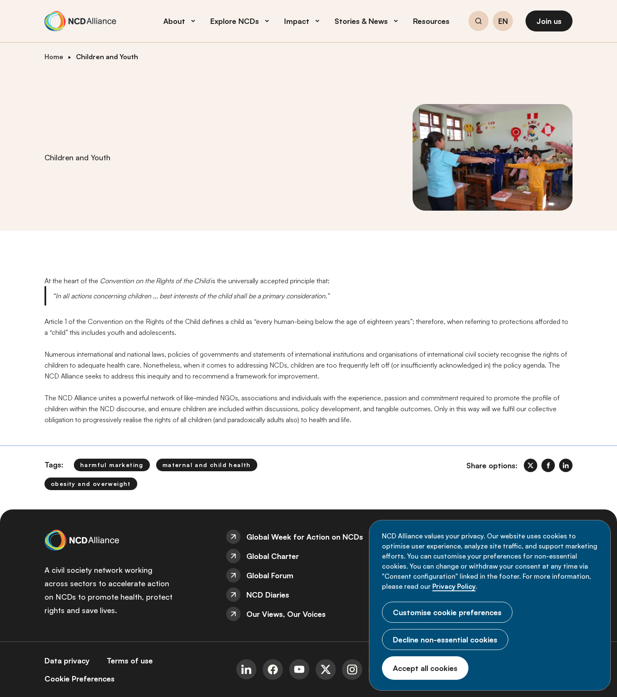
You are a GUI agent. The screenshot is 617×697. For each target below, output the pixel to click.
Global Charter (272, 556)
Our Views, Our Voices (286, 614)
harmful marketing (112, 464)
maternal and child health (206, 464)
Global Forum (269, 575)
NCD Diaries (267, 594)
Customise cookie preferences (447, 612)
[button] (478, 22)
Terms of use (130, 660)
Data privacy (67, 660)
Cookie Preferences (79, 678)
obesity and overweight (91, 483)
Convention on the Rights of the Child (154, 281)
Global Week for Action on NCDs (304, 536)
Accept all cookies (425, 668)
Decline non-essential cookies (445, 639)
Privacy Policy (454, 586)
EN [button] (503, 21)
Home (53, 56)
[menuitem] (308, 537)
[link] (530, 465)
